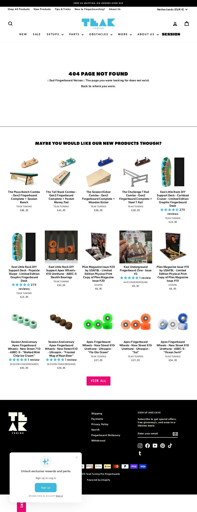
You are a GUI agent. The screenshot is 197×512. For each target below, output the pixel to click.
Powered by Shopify (98, 480)
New (23, 34)
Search (95, 430)
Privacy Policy (100, 424)
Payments (97, 419)
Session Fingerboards (171, 34)
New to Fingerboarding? (90, 9)
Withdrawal (98, 441)
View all (98, 381)
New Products (42, 9)
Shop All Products (19, 9)
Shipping (96, 413)
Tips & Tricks (63, 9)
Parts (75, 34)
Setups (54, 34)
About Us (115, 9)
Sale (37, 34)
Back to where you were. (98, 86)
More (123, 34)
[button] (169, 209)
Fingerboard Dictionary (106, 435)
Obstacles (99, 34)
